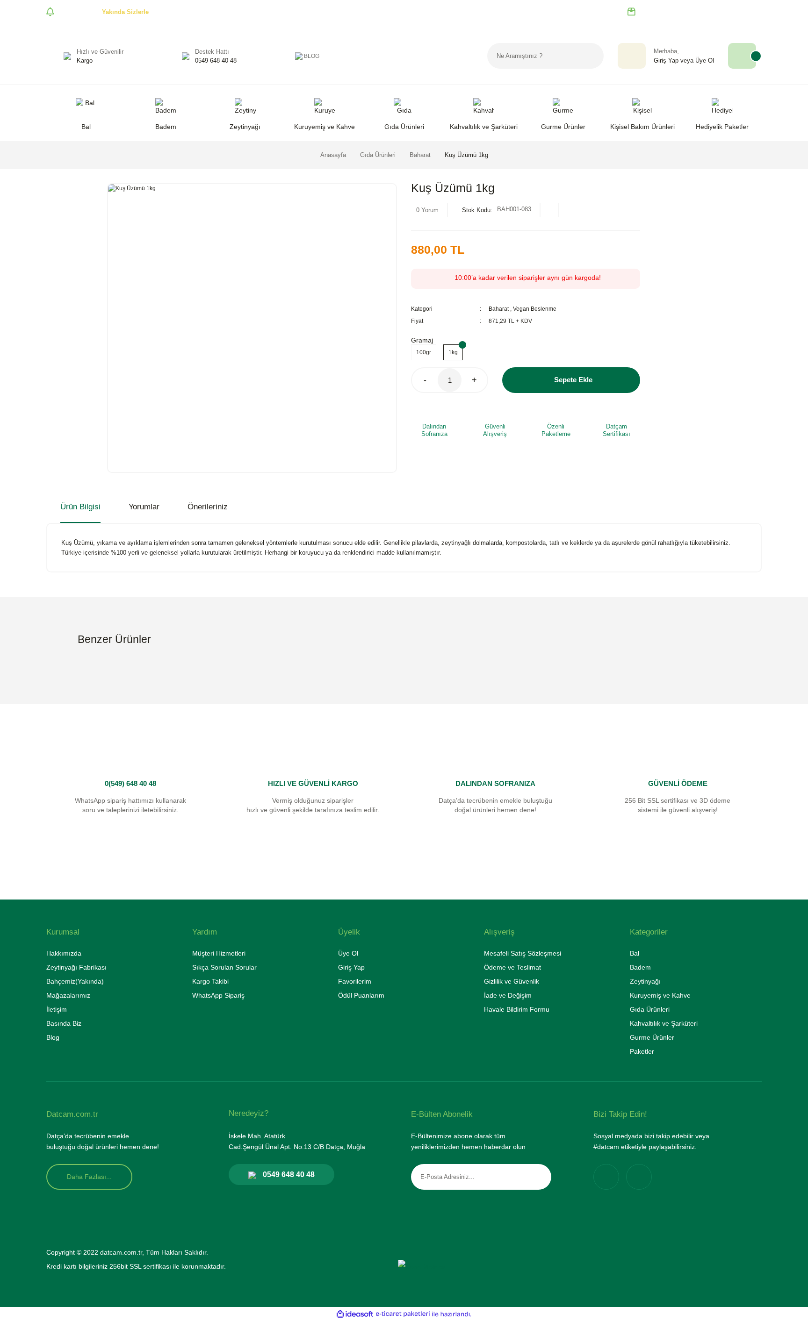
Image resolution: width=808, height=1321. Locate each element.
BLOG (311, 56)
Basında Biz (63, 1023)
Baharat (499, 309)
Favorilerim (354, 981)
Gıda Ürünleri (650, 1009)
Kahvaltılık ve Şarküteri (664, 1023)
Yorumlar (144, 506)
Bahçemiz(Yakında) (75, 981)
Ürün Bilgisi (80, 506)
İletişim (56, 1009)
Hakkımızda (63, 953)
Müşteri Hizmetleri (218, 953)
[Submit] (537, 1177)
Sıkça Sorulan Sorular (224, 967)
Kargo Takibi (210, 981)
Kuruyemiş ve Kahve (660, 995)
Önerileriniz (208, 506)
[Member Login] (632, 56)
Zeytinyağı (645, 981)
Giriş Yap (666, 60)
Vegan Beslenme (534, 309)
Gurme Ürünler (652, 1037)
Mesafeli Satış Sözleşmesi (522, 953)
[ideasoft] (355, 1314)
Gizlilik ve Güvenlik (511, 981)
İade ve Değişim (508, 995)
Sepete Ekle (573, 380)
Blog (52, 1037)
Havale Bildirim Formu (516, 1009)
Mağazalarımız (68, 995)
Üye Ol (704, 60)
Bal (634, 953)
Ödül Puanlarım (361, 995)
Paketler (642, 1051)
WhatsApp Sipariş (218, 995)
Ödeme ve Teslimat (512, 967)
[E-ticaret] (402, 1314)
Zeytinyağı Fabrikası (76, 967)
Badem (640, 967)
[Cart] (742, 56)
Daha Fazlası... (89, 1176)
